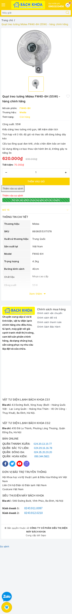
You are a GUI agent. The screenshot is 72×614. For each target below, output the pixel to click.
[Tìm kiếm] (67, 12)
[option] (36, 51)
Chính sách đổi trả (47, 317)
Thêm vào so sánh (12, 195)
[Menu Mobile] (3, 4)
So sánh (4, 546)
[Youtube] (19, 464)
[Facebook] (5, 464)
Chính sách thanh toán (49, 322)
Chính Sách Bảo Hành (48, 326)
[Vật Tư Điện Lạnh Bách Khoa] (28, 5)
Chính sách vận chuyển (49, 313)
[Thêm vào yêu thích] (68, 96)
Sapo (43, 535)
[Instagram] (26, 464)
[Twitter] (12, 464)
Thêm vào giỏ (36, 181)
